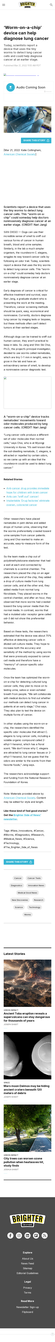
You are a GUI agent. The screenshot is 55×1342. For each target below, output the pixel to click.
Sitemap (27, 1268)
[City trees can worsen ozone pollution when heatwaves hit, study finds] (27, 1128)
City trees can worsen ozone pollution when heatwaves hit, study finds (24, 1162)
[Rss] (45, 1236)
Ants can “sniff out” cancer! (22, 496)
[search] (51, 5)
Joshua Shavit (11, 1169)
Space (7, 1082)
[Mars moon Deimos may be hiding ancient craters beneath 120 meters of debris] (27, 1055)
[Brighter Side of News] (27, 5)
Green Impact (11, 1010)
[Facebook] (10, 1236)
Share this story (34, 140)
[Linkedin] (27, 1236)
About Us (27, 1258)
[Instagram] (19, 1236)
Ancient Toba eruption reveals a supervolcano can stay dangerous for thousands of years (27, 1017)
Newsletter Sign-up (27, 1307)
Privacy (27, 1287)
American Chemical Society (19, 154)
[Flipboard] (36, 1236)
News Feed (27, 1263)
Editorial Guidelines (27, 1273)
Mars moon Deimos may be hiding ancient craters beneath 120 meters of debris (27, 1089)
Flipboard (27, 1311)
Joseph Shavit (11, 1024)
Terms (27, 1292)
